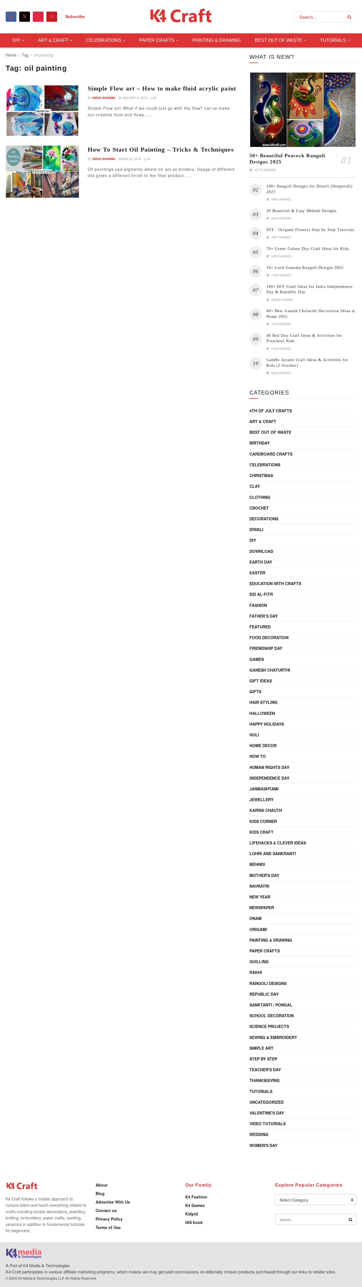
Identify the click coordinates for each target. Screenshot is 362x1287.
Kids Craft (261, 832)
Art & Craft (53, 40)
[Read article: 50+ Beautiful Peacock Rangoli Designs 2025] (302, 110)
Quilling (259, 961)
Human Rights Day (269, 767)
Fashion (258, 605)
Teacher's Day (265, 1069)
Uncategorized (266, 1102)
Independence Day (269, 778)
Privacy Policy (109, 1219)
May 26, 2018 (131, 158)
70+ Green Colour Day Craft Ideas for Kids (307, 249)
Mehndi (257, 864)
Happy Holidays (266, 724)
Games (256, 659)
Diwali (256, 529)
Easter (257, 572)
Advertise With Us (113, 1202)
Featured (260, 627)
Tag (25, 55)
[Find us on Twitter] (24, 17)
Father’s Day (263, 616)
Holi (254, 735)
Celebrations (103, 40)
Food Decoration (268, 637)
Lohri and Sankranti (272, 853)
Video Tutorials (267, 1123)
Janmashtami (264, 789)
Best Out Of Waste (278, 40)
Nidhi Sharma (103, 98)
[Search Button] (350, 16)
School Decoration (271, 1015)
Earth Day (260, 562)
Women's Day (263, 1145)
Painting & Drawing (216, 40)
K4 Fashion (196, 1197)
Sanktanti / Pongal (270, 1005)
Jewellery (261, 799)
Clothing (259, 497)
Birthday (259, 443)
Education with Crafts (275, 583)
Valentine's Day (266, 1113)
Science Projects (269, 1026)
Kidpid (191, 1214)
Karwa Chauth (265, 810)
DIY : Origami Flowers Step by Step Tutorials (310, 230)
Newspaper (261, 907)
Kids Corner (263, 821)
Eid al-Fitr (261, 594)
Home (11, 55)
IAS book (194, 1222)
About (101, 1185)
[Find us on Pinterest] (38, 17)
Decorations (263, 518)
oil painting (43, 55)
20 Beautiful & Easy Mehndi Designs (301, 211)
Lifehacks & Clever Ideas (277, 843)
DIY (16, 40)
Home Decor (263, 745)
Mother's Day (264, 875)
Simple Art (261, 1048)
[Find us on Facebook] (11, 17)
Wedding (258, 1134)
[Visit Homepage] (181, 16)
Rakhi (255, 972)
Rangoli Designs (267, 983)
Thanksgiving (264, 1080)
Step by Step (263, 1059)
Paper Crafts (156, 40)
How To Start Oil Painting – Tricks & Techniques (161, 149)
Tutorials (333, 40)
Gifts (255, 691)
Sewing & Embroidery (273, 1037)
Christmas (261, 475)
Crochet (259, 508)
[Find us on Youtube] (51, 17)
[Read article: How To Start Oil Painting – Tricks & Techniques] (42, 171)
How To (257, 756)
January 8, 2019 (134, 97)
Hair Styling (263, 702)
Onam (255, 918)
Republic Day (264, 994)
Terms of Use (108, 1227)
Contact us (106, 1210)
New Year (259, 897)
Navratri (259, 886)
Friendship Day (265, 648)
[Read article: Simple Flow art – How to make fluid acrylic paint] (42, 110)
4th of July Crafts (270, 410)
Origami (258, 929)
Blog (100, 1193)
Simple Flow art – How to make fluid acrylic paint (162, 88)
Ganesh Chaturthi (269, 670)
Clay (254, 486)
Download (261, 551)
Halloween (262, 713)
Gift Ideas (260, 681)
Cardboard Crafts (270, 454)
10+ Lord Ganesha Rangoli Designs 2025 (305, 268)
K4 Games (195, 1205)
